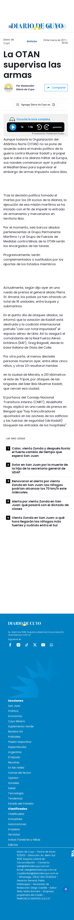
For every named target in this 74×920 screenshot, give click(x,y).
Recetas (13, 762)
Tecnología (15, 793)
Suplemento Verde (21, 726)
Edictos (13, 845)
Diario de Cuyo (8, 41)
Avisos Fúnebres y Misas (24, 840)
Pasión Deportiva (19, 742)
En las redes (16, 768)
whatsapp (51, 645)
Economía (15, 716)
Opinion (13, 778)
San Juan (14, 706)
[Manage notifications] (66, 889)
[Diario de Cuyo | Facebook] (41, 26)
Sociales (13, 783)
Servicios (14, 834)
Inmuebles (15, 819)
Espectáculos (17, 747)
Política (13, 711)
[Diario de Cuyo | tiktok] (63, 26)
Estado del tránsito (21, 804)
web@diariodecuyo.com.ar (33, 866)
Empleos (14, 829)
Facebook (10, 645)
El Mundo (14, 757)
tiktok (27, 645)
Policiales (14, 737)
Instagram (18, 645)
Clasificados (16, 814)
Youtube (43, 645)
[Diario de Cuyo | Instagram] (49, 26)
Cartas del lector (19, 773)
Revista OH (15, 732)
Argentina (15, 752)
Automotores (17, 824)
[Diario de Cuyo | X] (56, 26)
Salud (11, 788)
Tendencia (15, 798)
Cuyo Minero (16, 721)
